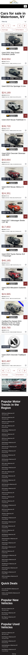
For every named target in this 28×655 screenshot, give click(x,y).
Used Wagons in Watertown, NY (9, 650)
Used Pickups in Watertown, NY (9, 637)
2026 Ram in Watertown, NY (8, 435)
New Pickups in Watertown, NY (8, 613)
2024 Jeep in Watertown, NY (8, 472)
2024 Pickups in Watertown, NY (9, 443)
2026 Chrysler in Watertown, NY (9, 560)
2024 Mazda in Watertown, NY (8, 481)
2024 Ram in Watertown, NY (8, 497)
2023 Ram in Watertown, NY (8, 501)
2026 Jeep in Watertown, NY (8, 426)
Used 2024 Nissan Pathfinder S (13, 120)
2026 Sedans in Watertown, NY (9, 547)
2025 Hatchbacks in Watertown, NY (10, 568)
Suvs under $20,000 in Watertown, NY (10, 589)
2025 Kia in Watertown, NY (8, 514)
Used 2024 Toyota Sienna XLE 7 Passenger (13, 255)
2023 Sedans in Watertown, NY (9, 522)
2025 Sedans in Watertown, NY (9, 489)
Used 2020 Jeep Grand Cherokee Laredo (10, 53)
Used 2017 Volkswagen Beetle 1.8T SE (13, 221)
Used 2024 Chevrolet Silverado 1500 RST (13, 154)
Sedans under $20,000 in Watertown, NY (11, 593)
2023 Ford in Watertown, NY (8, 510)
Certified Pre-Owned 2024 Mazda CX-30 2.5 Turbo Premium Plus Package (11, 323)
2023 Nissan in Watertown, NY (8, 456)
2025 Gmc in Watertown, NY (8, 531)
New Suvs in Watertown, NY (8, 609)
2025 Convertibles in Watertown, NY (10, 577)
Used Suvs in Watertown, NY (8, 633)
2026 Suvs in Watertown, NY (8, 422)
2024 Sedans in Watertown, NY (9, 543)
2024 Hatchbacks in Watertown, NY (10, 539)
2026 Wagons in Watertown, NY (9, 506)
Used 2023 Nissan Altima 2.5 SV (13, 188)
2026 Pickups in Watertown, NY (9, 430)
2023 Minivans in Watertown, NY (9, 564)
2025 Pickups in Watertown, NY (9, 468)
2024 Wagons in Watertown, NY (9, 518)
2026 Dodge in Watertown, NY (8, 476)
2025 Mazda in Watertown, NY (8, 535)
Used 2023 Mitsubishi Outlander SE (14, 288)
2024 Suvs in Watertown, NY (8, 414)
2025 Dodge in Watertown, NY (8, 527)
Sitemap (14, 653)
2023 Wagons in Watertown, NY (9, 573)
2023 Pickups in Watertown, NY (9, 451)
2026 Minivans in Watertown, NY (9, 556)
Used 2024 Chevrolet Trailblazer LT (14, 355)
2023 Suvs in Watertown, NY (8, 418)
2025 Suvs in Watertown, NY (8, 439)
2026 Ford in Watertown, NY (8, 552)
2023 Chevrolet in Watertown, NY (9, 485)
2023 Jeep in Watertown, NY (8, 464)
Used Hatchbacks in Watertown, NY (10, 646)
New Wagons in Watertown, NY (9, 617)
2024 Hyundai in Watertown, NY (9, 460)
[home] (14, 2)
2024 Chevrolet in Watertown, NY (9, 447)
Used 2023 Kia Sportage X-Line (14, 86)
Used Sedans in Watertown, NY (9, 642)
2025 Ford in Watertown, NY (8, 493)
